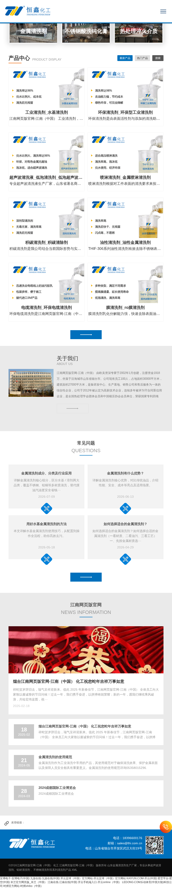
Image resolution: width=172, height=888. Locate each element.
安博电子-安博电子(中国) (15, 878)
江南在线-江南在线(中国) (62, 882)
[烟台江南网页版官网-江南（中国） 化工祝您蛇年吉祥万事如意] (86, 650)
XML (74, 869)
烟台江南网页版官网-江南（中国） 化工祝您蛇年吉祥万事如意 (68, 681)
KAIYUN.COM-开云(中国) (142, 878)
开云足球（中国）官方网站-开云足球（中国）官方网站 (93, 878)
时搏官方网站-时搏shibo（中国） (23, 886)
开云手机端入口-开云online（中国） (99, 882)
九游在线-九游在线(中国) (45, 878)
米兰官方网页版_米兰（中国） (29, 882)
